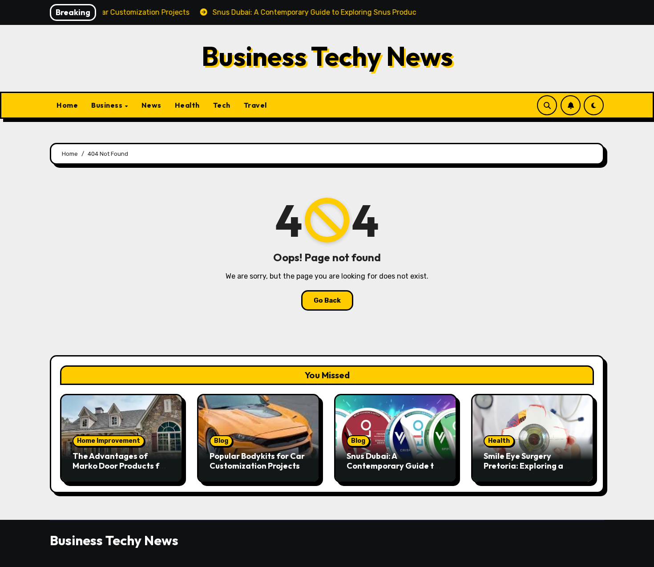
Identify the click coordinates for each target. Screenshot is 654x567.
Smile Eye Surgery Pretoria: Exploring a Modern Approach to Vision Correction (523, 470)
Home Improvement (108, 441)
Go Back (327, 300)
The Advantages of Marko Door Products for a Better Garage (120, 465)
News (151, 105)
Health (187, 105)
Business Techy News (327, 56)
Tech (221, 105)
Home (67, 105)
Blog (221, 441)
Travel (255, 105)
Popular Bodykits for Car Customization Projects (257, 461)
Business (107, 105)
